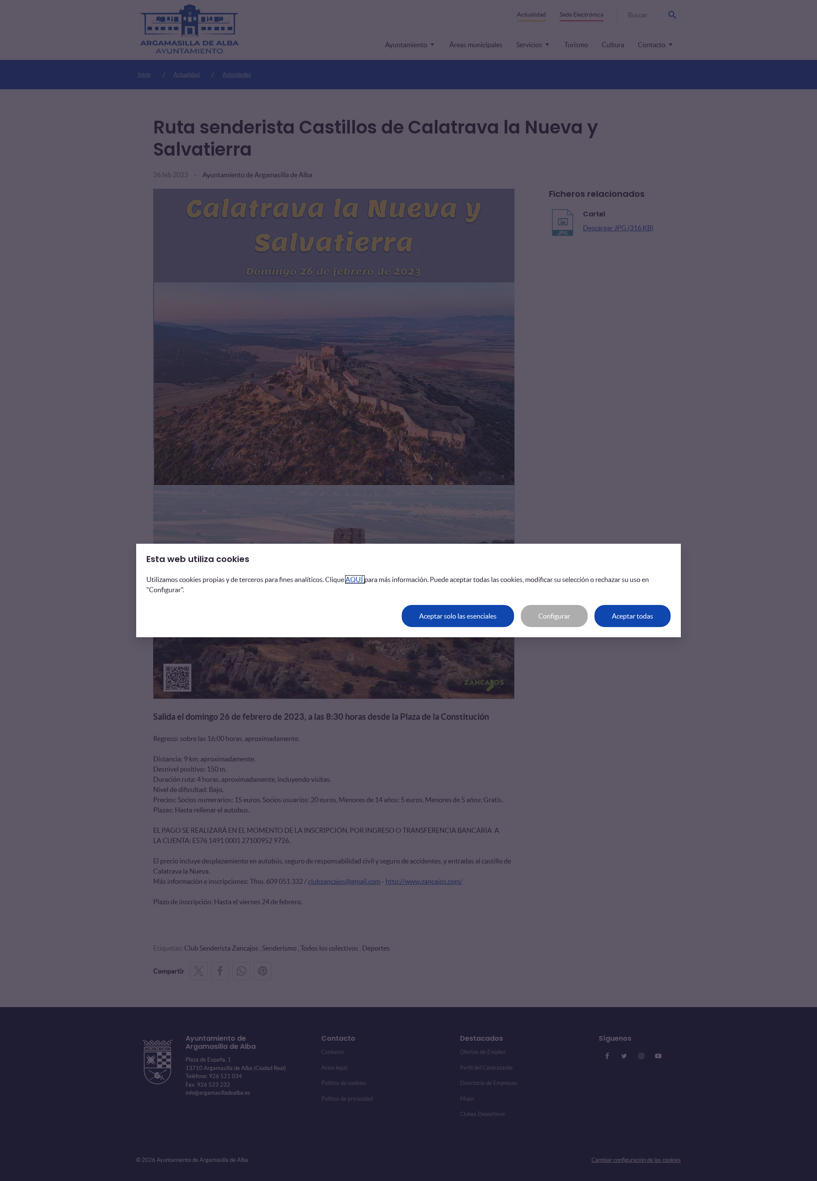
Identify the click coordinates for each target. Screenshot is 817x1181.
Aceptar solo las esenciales (458, 616)
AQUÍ (355, 579)
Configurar (554, 616)
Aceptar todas (632, 616)
